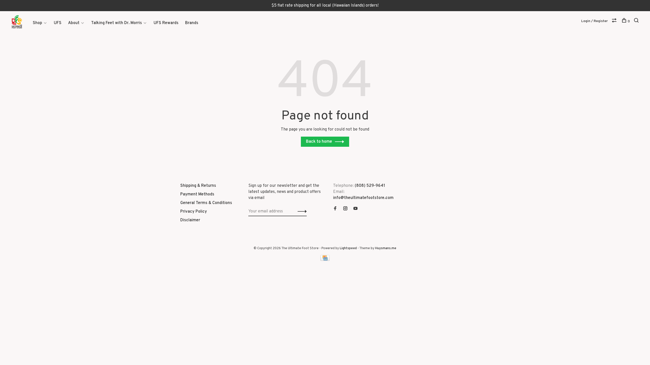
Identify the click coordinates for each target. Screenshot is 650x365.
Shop (37, 23)
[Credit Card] (325, 259)
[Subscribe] (301, 211)
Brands (191, 23)
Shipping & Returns (198, 185)
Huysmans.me (385, 248)
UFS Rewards (166, 23)
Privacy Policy (193, 211)
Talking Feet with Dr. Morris (116, 23)
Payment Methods (197, 194)
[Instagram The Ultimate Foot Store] (345, 209)
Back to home (319, 141)
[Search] (637, 21)
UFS (57, 23)
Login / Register (594, 21)
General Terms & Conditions (206, 203)
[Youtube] (355, 209)
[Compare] (615, 21)
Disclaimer (190, 220)
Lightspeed (348, 248)
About (73, 23)
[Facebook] (335, 209)
